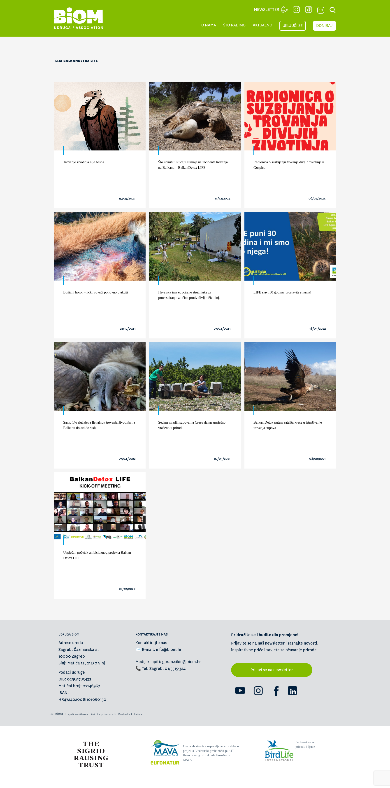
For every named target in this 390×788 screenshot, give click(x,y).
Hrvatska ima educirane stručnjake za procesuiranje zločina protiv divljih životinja (189, 295)
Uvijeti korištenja (76, 714)
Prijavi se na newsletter (272, 670)
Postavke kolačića (130, 714)
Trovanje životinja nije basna (83, 162)
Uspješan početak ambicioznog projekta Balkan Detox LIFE (97, 555)
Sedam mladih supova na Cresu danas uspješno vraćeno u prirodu (191, 425)
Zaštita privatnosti (103, 714)
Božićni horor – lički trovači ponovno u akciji (95, 292)
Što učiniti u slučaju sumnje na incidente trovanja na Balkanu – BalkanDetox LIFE (193, 164)
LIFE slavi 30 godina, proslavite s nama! (282, 292)
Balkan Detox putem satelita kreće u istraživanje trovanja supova (287, 425)
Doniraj (324, 25)
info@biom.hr (168, 649)
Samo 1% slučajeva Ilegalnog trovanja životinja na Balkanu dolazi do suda (99, 425)
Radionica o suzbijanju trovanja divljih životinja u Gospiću (288, 164)
